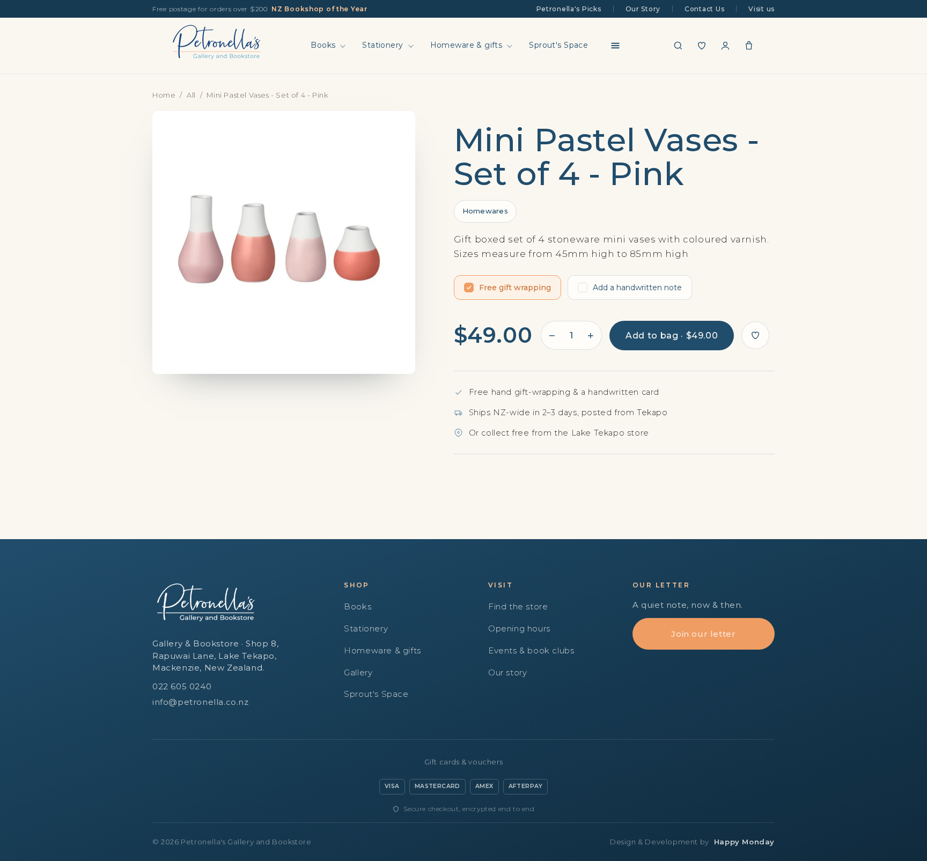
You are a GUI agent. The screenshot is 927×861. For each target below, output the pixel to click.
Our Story (643, 9)
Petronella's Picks (568, 9)
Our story (507, 672)
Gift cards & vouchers (463, 761)
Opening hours (519, 628)
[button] (678, 45)
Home (163, 95)
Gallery (358, 672)
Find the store (518, 606)
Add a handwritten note (637, 287)
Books (323, 45)
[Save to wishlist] (755, 335)
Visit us (761, 9)
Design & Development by (692, 841)
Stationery (382, 45)
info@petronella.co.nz (200, 702)
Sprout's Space (558, 45)
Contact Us (704, 9)
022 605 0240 (181, 686)
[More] (615, 45)
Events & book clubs (531, 650)
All (191, 95)
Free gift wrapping (515, 287)
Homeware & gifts (466, 45)
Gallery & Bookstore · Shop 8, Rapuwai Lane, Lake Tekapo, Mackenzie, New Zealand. (215, 655)
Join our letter (703, 634)
